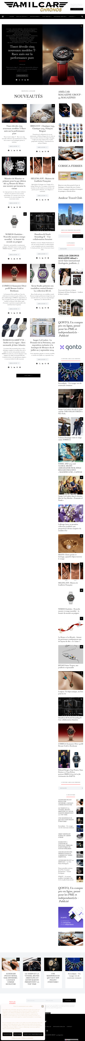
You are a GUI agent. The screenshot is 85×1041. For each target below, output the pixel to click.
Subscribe (68, 1000)
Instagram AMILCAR (59, 16)
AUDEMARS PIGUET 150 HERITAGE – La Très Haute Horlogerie (66, 861)
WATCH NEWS (33, 42)
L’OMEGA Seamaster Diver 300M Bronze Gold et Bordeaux (14, 288)
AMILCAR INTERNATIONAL (30, 29)
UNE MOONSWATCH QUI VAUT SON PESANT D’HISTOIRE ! (66, 819)
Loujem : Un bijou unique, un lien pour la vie (70, 692)
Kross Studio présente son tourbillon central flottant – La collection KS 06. (42, 288)
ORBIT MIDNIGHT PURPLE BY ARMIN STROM (64, 835)
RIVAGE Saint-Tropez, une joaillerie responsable (68, 666)
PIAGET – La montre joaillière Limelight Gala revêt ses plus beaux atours (66, 878)
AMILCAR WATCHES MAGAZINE (14, 35)
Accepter (7, 1034)
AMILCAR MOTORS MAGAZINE (21, 33)
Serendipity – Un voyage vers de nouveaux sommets (70, 384)
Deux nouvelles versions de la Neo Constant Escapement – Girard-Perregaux (65, 870)
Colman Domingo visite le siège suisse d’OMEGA (70, 439)
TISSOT (27, 42)
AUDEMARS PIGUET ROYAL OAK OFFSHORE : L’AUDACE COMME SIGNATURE (65, 802)
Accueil (11, 16)
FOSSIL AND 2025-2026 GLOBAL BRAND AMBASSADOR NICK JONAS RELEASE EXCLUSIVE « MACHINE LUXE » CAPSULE (70, 468)
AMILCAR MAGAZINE (14, 30)
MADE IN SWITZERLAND (22, 37)
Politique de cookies (16, 1038)
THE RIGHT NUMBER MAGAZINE (15, 42)
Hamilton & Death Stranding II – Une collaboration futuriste (42, 236)
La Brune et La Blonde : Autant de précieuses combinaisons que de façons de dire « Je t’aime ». (70, 639)
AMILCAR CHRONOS (17, 29)
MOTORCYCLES (13, 38)
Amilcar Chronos (21, 16)
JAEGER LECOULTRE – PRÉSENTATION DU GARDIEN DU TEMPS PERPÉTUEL (65, 854)
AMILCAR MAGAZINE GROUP (27, 30)
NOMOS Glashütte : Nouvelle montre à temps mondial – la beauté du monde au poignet (14, 238)
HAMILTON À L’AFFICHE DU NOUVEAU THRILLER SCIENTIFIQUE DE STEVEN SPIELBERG (65, 845)
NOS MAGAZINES (34, 16)
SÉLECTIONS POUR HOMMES (19, 41)
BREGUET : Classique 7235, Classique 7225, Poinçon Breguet (42, 128)
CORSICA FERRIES (70, 166)
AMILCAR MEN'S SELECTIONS (29, 31)
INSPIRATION (34, 35)
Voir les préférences (33, 1034)
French (68, 1040)
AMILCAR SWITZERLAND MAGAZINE (22, 34)
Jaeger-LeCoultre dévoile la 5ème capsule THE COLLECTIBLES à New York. (70, 411)
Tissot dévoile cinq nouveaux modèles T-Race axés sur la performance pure (22, 52)
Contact (71, 16)
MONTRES (31, 37)
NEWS (32, 38)
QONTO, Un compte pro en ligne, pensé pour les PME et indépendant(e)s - (70, 329)
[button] (42, 1006)
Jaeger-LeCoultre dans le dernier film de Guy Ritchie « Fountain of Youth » (70, 498)
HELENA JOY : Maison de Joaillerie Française (42, 179)
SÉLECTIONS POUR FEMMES (26, 39)
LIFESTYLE (12, 37)
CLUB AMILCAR (46, 16)
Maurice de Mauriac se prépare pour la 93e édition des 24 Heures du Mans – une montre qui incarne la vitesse (14, 183)
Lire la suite (21, 75)
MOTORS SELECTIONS (24, 38)
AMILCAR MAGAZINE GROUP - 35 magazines (51, 1035)
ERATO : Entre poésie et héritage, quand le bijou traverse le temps (70, 557)
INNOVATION (26, 35)
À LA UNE (8, 29)
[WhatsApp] (47, 1031)
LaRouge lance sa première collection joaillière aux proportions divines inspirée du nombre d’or (69, 527)
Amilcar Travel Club (70, 198)
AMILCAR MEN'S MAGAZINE (14, 31)
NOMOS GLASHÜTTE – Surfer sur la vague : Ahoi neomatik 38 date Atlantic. (14, 342)
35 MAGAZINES (76, 9)
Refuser (17, 1034)
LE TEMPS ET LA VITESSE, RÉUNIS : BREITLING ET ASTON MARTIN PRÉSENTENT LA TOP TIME (66, 811)
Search (78, 236)
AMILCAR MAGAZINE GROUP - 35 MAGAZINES (70, 94)
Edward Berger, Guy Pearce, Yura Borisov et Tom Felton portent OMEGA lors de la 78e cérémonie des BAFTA (70, 773)
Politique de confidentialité (27, 1038)
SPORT (29, 41)
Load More (27, 375)
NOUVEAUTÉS (13, 39)
